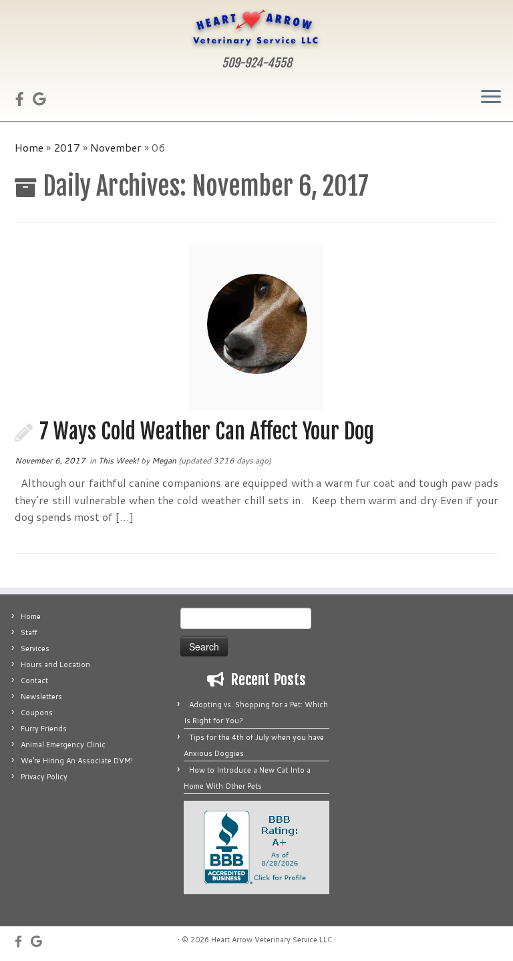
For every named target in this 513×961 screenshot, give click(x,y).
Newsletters (41, 696)
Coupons (37, 712)
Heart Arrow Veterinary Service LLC (271, 939)
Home (29, 147)
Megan (164, 460)
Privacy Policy (44, 776)
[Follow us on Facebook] (24, 99)
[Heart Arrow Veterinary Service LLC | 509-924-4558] (256, 28)
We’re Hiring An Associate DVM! (77, 760)
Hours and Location (55, 664)
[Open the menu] (491, 97)
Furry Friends (44, 728)
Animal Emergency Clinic (63, 744)
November (116, 147)
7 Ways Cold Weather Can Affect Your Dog (206, 431)
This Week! (119, 460)
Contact (34, 680)
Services (35, 648)
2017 (66, 147)
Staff (29, 632)
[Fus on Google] (44, 99)
